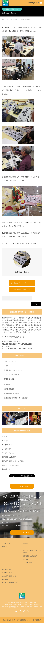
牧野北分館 (5, 579)
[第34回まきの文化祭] (35, 418)
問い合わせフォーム (8, 453)
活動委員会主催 (9, 389)
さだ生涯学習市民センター (10, 576)
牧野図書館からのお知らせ (13, 370)
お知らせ (4, 546)
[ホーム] (3, 19)
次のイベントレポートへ (22, 289)
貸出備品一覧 (6, 469)
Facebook (20, 610)
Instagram (24, 610)
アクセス (4, 437)
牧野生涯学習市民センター (12, 9)
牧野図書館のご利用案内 (9, 457)
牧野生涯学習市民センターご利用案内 (13, 461)
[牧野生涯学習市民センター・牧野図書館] (22, 596)
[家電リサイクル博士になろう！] (8, 418)
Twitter (16, 610)
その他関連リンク (7, 445)
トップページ (6, 543)
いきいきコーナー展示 (11, 374)
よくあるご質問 (6, 449)
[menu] (41, 3)
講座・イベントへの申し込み (10, 465)
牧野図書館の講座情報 (11, 393)
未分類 (6, 366)
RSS (28, 610)
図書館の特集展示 (10, 379)
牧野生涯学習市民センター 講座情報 (16, 398)
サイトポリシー (6, 441)
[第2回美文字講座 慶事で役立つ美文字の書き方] (21, 418)
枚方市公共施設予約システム (10, 582)
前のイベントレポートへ (22, 283)
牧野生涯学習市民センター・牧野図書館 (26, 620)
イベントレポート (10, 361)
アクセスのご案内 (22, 533)
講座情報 (7, 385)
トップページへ (22, 486)
